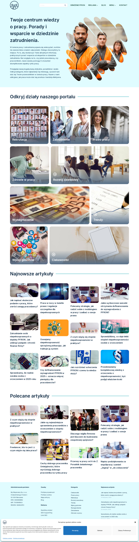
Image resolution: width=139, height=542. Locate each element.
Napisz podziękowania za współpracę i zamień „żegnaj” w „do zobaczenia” (115, 464)
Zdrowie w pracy (76, 513)
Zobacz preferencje (124, 530)
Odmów (99, 530)
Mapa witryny (45, 497)
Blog (103, 5)
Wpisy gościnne (76, 505)
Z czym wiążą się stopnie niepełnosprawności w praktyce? (83, 340)
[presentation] (24, 290)
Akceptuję (75, 530)
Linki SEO (44, 515)
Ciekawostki (75, 492)
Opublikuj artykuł (46, 510)
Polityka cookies (7, 538)
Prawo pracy (75, 495)
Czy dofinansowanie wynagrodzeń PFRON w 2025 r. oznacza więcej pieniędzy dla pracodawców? (52, 376)
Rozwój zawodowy (77, 500)
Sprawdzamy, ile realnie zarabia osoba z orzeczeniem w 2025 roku (23, 376)
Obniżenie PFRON (77, 5)
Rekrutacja (74, 498)
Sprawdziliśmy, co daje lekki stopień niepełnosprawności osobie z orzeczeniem (115, 339)
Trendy (73, 503)
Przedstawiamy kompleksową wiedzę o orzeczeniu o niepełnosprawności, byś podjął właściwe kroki (113, 373)
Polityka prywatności (18, 538)
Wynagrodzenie (76, 508)
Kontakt (123, 5)
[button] (135, 522)
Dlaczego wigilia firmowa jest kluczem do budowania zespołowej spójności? (83, 436)
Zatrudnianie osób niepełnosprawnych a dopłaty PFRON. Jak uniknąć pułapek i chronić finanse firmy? (22, 339)
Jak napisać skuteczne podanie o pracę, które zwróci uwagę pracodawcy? (24, 303)
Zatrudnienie (75, 510)
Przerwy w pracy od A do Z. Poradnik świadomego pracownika (84, 464)
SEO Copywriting (46, 513)
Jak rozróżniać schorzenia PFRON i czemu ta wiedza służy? (83, 370)
